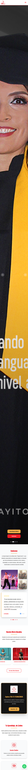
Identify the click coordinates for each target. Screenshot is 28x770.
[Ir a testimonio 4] (16, 619)
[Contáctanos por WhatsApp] (24, 766)
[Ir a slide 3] (15, 541)
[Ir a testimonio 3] (14, 619)
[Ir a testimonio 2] (12, 619)
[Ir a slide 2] (13, 541)
